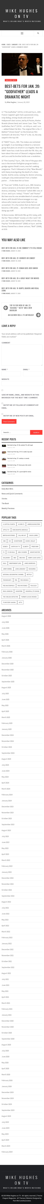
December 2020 (7, 1021)
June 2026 (5, 628)
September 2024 (8, 753)
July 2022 (5, 908)
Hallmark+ (6, 558)
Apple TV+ (6, 530)
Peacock (34, 586)
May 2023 (5, 848)
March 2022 (6, 931)
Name (5, 369)
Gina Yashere (22, 552)
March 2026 (6, 646)
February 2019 (7, 1152)
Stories (4, 498)
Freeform (35, 546)
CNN (4, 541)
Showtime (19, 591)
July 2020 (5, 1051)
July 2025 (5, 693)
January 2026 (7, 658)
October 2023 (7, 818)
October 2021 (7, 961)
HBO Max (22, 558)
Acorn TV (21, 524)
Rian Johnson (7, 591)
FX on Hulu (11, 552)
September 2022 (8, 896)
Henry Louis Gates (34, 558)
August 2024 (6, 759)
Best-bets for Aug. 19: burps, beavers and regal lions (20, 289)
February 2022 (7, 937)
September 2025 (8, 681)
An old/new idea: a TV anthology (21, 315)
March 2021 (6, 1003)
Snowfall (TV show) (32, 591)
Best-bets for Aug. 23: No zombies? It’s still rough (22, 248)
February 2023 (7, 866)
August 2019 (6, 1116)
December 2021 (7, 949)
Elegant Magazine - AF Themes (14, 1198)
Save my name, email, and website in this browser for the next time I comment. (20, 396)
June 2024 (5, 771)
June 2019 (5, 1128)
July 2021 (5, 979)
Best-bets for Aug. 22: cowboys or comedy (18, 258)
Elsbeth (25, 546)
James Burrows (29, 563)
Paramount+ (7, 580)
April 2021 (5, 997)
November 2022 (8, 884)
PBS (16, 580)
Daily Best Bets (11, 80)
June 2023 (5, 842)
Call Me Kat (22, 535)
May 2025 (5, 705)
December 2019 (7, 1092)
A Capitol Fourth (9, 524)
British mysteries (9, 535)
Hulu (4, 563)
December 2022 (7, 878)
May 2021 (5, 991)
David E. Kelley (30, 541)
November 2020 (8, 1027)
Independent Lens (15, 563)
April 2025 (5, 711)
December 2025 (7, 664)
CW (10, 541)
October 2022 (7, 890)
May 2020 (5, 1062)
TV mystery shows (9, 602)
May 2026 (5, 634)
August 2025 (6, 687)
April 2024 (5, 783)
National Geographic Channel (13, 574)
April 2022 (5, 925)
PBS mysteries (22, 586)
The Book (5, 503)
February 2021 (7, 1009)
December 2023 (7, 806)
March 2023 (6, 860)
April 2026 (5, 640)
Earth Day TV (15, 546)
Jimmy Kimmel (7, 569)
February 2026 (7, 652)
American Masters (33, 524)
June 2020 (5, 1056)
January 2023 (7, 872)
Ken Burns (32, 569)
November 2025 (8, 670)
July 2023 (5, 836)
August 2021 (6, 973)
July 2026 (5, 622)
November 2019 (8, 1098)
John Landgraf (20, 569)
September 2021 (8, 967)
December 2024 (7, 735)
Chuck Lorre (33, 535)
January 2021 (7, 1015)
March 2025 (6, 717)
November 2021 (8, 955)
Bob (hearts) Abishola (20, 530)
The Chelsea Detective (10, 597)
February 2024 (7, 794)
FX (3, 552)
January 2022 (7, 943)
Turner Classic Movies (29, 597)
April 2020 (5, 1068)
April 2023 (5, 854)
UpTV (20, 602)
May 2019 (5, 1134)
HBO (14, 558)
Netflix (29, 574)
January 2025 (7, 729)
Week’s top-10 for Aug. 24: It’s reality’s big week (19, 452)
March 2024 (6, 789)
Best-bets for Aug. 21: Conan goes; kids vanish (20, 268)
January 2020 (7, 1086)
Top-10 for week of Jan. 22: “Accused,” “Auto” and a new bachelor (21, 308)
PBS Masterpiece (9, 586)
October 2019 (7, 1104)
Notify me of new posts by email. (18, 416)
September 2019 (8, 1110)
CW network (18, 541)
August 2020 (6, 1045)
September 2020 (8, 1039)
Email (26, 369)
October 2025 (7, 675)
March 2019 (6, 1146)
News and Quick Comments (12, 493)
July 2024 (5, 765)
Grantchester (35, 552)
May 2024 (5, 777)
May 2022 (5, 920)
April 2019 (5, 1140)
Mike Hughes (12, 102)
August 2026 (6, 616)
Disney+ (5, 546)
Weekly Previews (8, 508)
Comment (6, 342)
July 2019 (5, 1122)
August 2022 (6, 902)
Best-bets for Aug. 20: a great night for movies (20, 278)
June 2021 (5, 985)
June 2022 (5, 914)
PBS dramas (24, 580)
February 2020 (7, 1080)
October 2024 (7, 747)
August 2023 (6, 830)
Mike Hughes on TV (22, 13)
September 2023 (8, 824)
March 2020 (6, 1074)
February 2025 (7, 723)
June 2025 (5, 699)
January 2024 (7, 801)
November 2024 (8, 741)
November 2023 (8, 812)
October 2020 (7, 1033)
